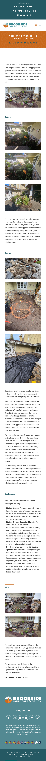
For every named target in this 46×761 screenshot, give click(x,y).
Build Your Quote (23, 7)
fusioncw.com (23, 757)
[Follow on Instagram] (18, 15)
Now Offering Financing (23, 11)
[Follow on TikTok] (31, 15)
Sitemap (23, 755)
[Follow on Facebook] (15, 15)
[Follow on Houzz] (24, 15)
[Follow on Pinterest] (27, 15)
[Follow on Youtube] (21, 15)
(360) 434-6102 (23, 3)
